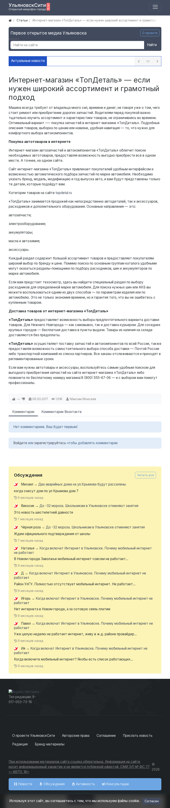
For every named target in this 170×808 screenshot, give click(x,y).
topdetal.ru (64, 193)
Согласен (152, 801)
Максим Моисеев (83, 399)
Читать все (145, 475)
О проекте (150, 33)
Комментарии (23, 412)
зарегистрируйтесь (50, 443)
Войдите (20, 443)
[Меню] (155, 7)
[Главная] (10, 20)
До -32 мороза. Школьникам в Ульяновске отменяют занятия (88, 506)
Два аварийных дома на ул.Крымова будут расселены (82, 484)
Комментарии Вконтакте (61, 412)
